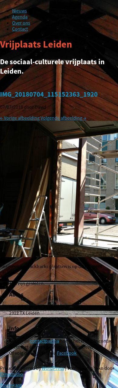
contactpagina (44, 341)
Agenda (20, 17)
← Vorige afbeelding (20, 118)
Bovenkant (11, 385)
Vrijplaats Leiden (36, 44)
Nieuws (19, 11)
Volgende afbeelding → (63, 118)
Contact (20, 29)
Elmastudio (11, 374)
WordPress (53, 368)
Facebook (67, 353)
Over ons (21, 23)
